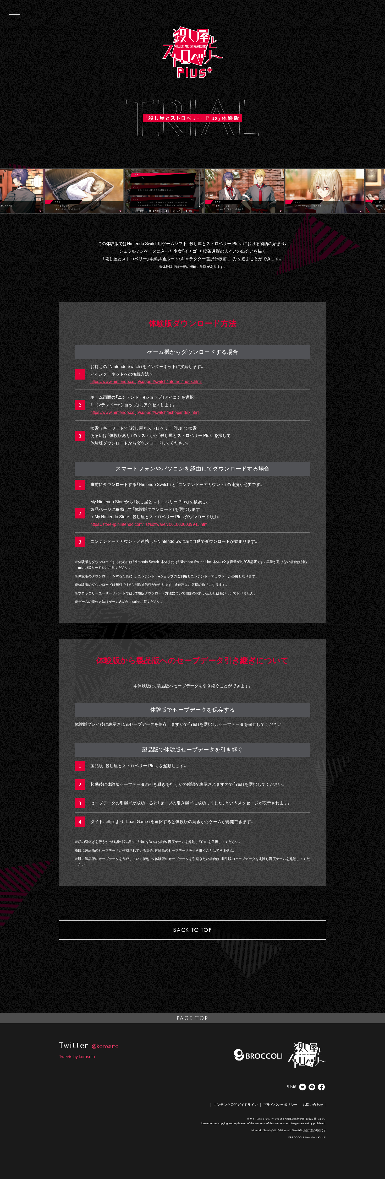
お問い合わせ (313, 1105)
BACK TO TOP (192, 930)
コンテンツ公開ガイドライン (235, 1105)
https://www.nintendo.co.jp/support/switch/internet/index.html (146, 381)
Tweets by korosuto (77, 1056)
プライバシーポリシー (280, 1105)
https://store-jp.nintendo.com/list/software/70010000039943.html (149, 524)
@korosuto (105, 1046)
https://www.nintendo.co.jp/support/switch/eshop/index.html (144, 412)
